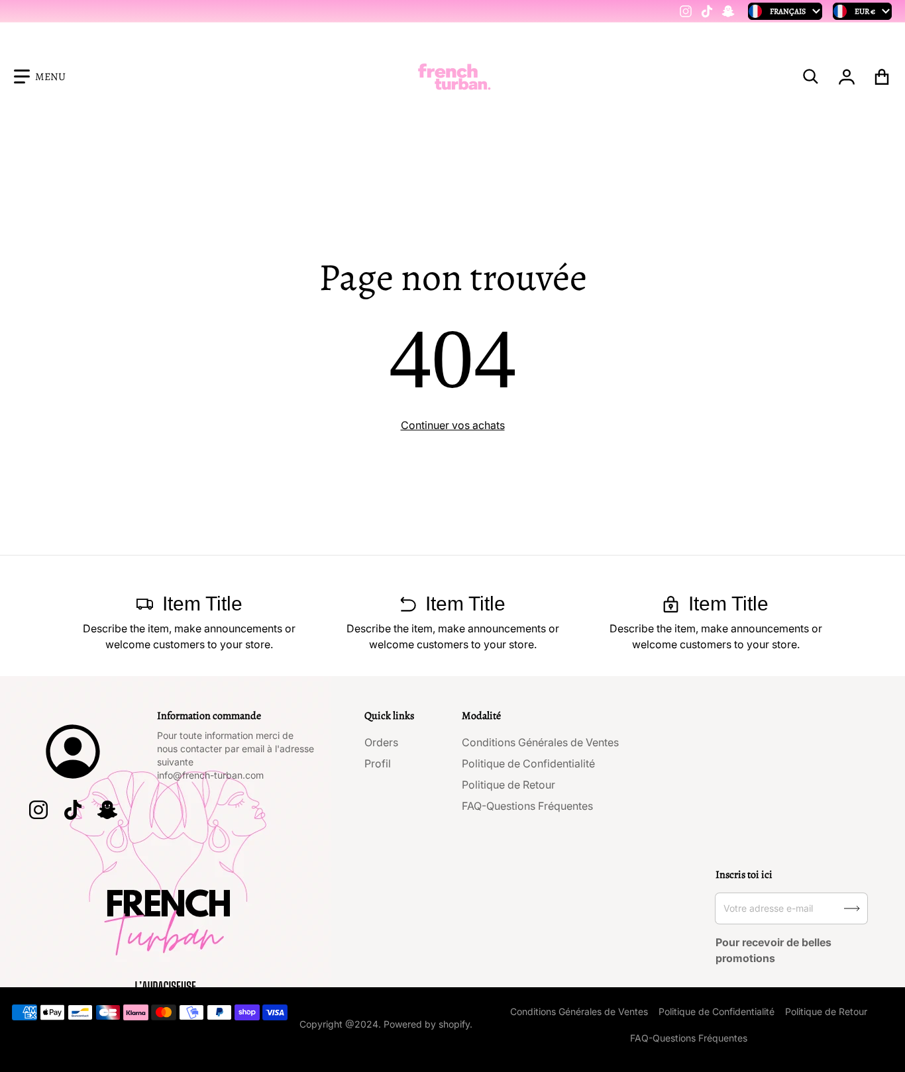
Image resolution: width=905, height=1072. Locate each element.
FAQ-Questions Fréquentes (527, 805)
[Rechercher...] (811, 77)
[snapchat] (728, 11)
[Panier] (882, 76)
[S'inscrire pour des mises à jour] (852, 908)
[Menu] (40, 77)
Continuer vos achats (453, 425)
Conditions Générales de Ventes (540, 742)
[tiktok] (707, 11)
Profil (377, 763)
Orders (381, 742)
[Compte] (847, 76)
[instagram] (685, 11)
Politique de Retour (508, 784)
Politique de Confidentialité (528, 763)
